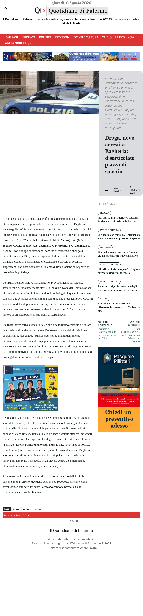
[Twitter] (43, 206)
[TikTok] (70, 521)
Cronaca (104, 213)
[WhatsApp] (60, 206)
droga (38, 508)
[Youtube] (77, 521)
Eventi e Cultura (109, 230)
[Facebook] (35, 206)
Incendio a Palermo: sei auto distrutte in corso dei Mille (107, 334)
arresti (16, 508)
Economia (105, 247)
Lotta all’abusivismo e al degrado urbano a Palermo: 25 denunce (130, 335)
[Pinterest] (52, 206)
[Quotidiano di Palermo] (71, 10)
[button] (6, 8)
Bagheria (27, 508)
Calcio (103, 299)
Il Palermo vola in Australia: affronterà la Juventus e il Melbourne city (119, 307)
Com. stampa (117, 190)
